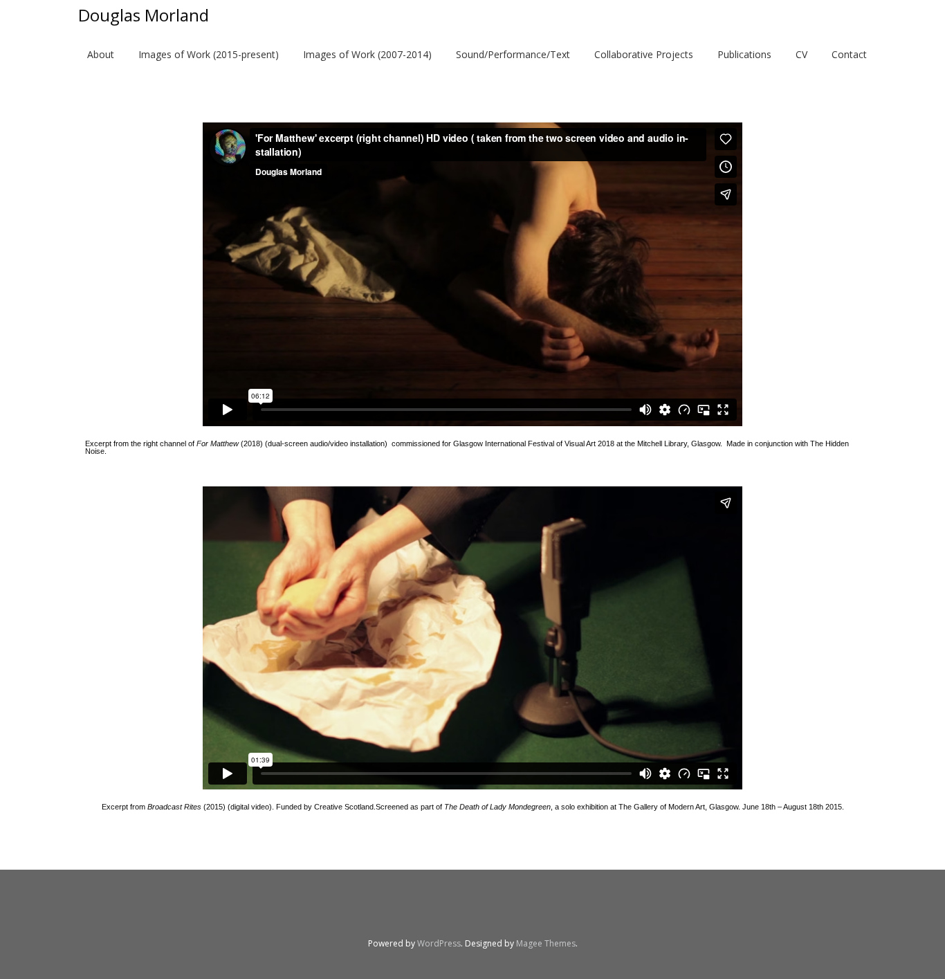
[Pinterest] (507, 911)
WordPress (439, 943)
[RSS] (611, 911)
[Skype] (472, 911)
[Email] (576, 911)
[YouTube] (438, 911)
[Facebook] (334, 911)
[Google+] (542, 911)
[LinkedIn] (403, 911)
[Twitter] (369, 911)
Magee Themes (546, 943)
